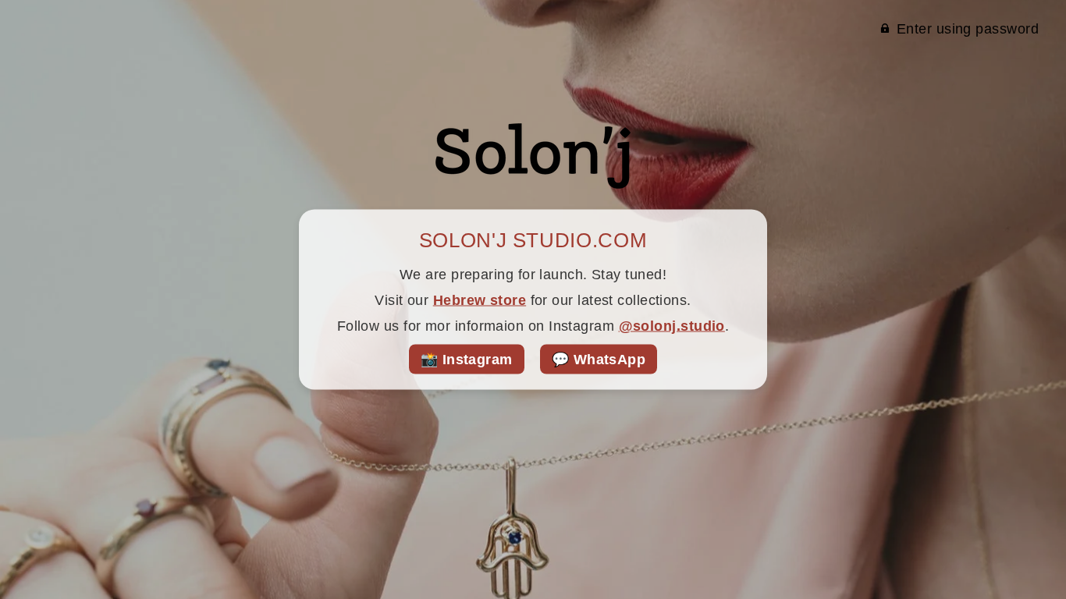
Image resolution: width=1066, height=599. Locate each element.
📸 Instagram (467, 359)
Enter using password (968, 29)
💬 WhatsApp (599, 359)
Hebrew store (479, 300)
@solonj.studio (672, 326)
